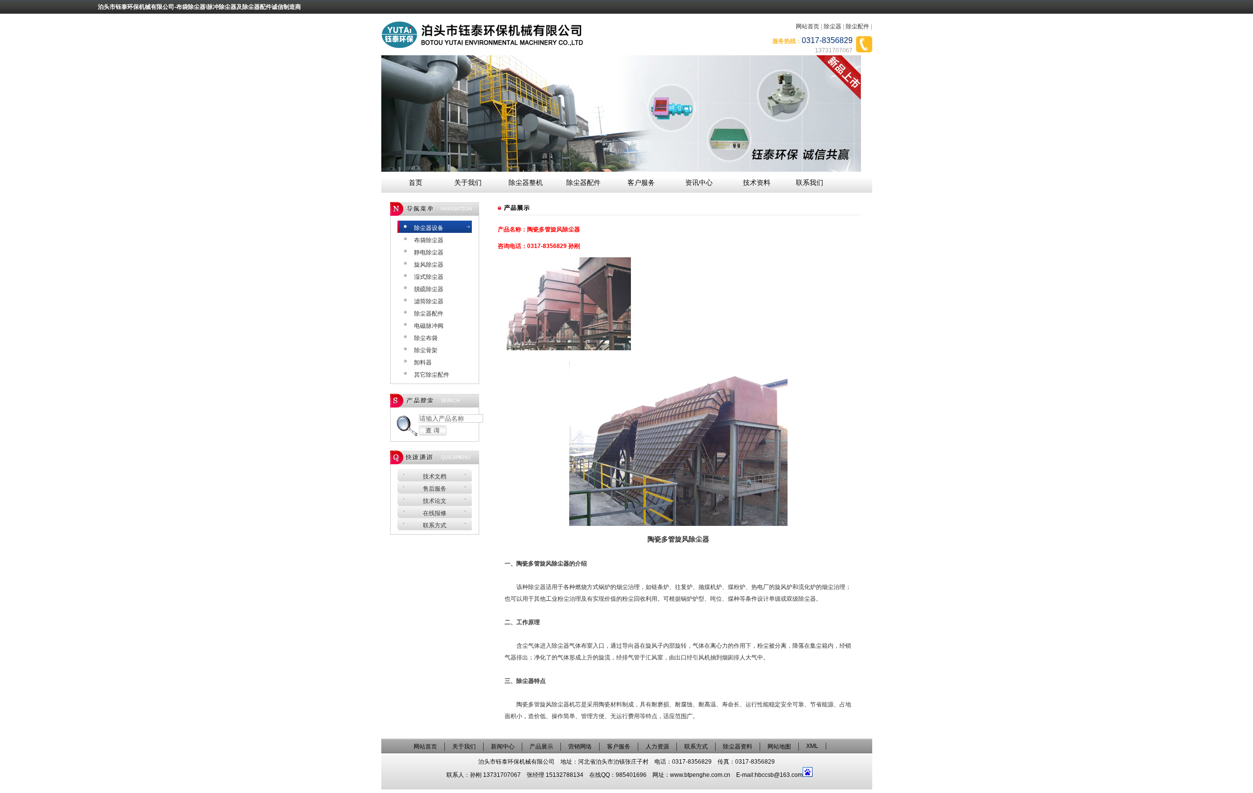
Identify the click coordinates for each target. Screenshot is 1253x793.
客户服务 (641, 182)
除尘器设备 (428, 228)
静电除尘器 (428, 252)
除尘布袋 (426, 338)
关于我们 (468, 182)
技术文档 (434, 476)
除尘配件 (857, 26)
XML (812, 746)
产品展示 (541, 746)
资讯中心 (699, 182)
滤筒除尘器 (428, 301)
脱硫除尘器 (428, 289)
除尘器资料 (737, 746)
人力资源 (657, 746)
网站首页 (807, 26)
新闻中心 (502, 746)
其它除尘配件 (431, 374)
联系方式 (434, 525)
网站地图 (779, 746)
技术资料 (756, 182)
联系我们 (809, 182)
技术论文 (434, 501)
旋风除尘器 (428, 264)
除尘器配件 (583, 182)
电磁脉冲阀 (428, 325)
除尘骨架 (426, 350)
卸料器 (423, 362)
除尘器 (832, 26)
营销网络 (580, 746)
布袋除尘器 (428, 240)
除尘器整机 (526, 182)
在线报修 (434, 513)
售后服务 (434, 488)
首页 (415, 182)
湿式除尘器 (428, 276)
